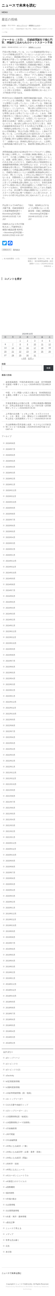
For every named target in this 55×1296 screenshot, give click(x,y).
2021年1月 (10, 837)
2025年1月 (10, 555)
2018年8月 (10, 1008)
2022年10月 (11, 714)
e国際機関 (10, 1187)
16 (27, 348)
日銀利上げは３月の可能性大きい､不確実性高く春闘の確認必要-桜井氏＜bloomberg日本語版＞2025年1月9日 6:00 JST (13, 229)
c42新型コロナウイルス (16, 1181)
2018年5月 (10, 1025)
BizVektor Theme (32, 1287)
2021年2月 (10, 831)
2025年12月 (11, 490)
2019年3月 (10, 966)
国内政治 (16, 250)
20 (5, 351)
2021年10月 (11, 784)
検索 (48, 368)
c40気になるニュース (15, 1169)
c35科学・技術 (12, 1164)
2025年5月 (10, 531)
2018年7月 (10, 1013)
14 (13, 348)
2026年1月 (10, 484)
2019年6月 (10, 949)
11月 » (31, 358)
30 (27, 355)
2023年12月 (11, 631)
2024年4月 (10, 608)
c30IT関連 (10, 1134)
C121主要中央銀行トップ (17, 1105)
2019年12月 (11, 913)
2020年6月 (10, 878)
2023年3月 (10, 684)
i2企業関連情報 (12, 1211)
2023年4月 (10, 678)
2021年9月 (10, 790)
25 (42, 351)
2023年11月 (11, 637)
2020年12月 (11, 843)
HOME (4, 25)
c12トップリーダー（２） (17, 1111)
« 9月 (23, 358)
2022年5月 (10, 743)
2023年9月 (10, 649)
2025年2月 (10, 549)
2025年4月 (10, 537)
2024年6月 (10, 596)
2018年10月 (11, 996)
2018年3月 (10, 1037)
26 (50, 351)
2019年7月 (10, 943)
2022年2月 (10, 761)
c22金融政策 (11, 1128)
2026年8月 (10, 443)
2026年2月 (10, 478)
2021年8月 (10, 796)
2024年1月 (10, 625)
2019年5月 (10, 955)
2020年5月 (10, 884)
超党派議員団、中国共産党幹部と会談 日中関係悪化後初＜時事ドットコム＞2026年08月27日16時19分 (28, 384)
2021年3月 (10, 825)
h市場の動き (11, 1199)
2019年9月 (10, 931)
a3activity (10, 1075)
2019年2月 (10, 972)
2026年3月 (10, 473)
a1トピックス (12, 1064)
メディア (10, 1234)
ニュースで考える (13, 1228)
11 (42, 344)
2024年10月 (11, 573)
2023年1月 (10, 696)
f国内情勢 (10, 1193)
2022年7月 (10, 731)
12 (50, 344)
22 (20, 351)
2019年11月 (11, 919)
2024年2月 (10, 619)
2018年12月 (11, 984)
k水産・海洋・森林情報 (16, 1216)
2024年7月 (10, 590)
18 (42, 348)
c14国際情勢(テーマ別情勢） (18, 1122)
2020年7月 (10, 872)
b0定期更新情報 (13, 1081)
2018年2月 (10, 1043)
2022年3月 (10, 755)
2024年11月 (11, 567)
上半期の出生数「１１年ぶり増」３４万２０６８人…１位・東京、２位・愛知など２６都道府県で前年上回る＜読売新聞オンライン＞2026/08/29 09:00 (28, 416)
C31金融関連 (11, 1140)
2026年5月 (10, 461)
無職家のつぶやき (34, 25)
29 (20, 355)
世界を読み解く (12, 1240)
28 (13, 355)
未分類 (9, 1252)
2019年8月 (10, 937)
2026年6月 (10, 455)
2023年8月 (10, 655)
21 (13, 351)
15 (20, 348)
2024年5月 (10, 602)
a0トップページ (22, 25)
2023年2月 (10, 690)
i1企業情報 (10, 1205)
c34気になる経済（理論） (17, 1158)
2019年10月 (11, 925)
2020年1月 (10, 908)
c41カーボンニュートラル (17, 1175)
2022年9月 (10, 719)
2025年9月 (10, 508)
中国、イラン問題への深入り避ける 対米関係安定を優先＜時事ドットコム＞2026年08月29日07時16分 (28, 395)
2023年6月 (10, 667)
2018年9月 (10, 1002)
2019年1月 (10, 978)
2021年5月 (10, 814)
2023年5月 (10, 672)
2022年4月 (10, 749)
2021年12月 (11, 772)
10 (35, 344)
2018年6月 (10, 1019)
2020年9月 (10, 861)
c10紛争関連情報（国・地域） (19, 1093)
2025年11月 (11, 496)
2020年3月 (10, 896)
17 (35, 348)
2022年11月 (11, 708)
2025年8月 (10, 514)
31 (35, 355)
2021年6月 (10, 808)
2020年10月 (11, 855)
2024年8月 (10, 584)
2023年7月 (10, 661)
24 (35, 351)
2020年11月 (11, 849)
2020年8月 (10, 866)
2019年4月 (10, 961)
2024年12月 (11, 561)
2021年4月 (10, 819)
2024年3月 (10, 614)
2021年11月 (11, 778)
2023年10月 (11, 643)
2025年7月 (10, 520)
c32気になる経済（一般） (17, 1146)
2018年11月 (11, 990)
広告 (8, 1246)
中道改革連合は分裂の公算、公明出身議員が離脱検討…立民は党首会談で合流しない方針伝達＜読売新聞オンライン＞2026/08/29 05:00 (28, 405)
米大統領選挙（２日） (11, 259)
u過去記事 (10, 1222)
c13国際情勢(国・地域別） (17, 1116)
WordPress (19, 1287)
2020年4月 (10, 890)
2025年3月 (10, 543)
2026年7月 (10, 449)
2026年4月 (10, 467)
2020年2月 (10, 902)
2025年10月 (11, 502)
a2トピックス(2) (13, 1069)
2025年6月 (10, 525)
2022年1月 (10, 767)
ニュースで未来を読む (19, 5)
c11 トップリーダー (14, 1099)
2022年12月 (11, 702)
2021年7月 (10, 802)
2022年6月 (10, 737)
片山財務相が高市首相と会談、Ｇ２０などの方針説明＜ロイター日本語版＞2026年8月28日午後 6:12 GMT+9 (28, 426)
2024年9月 (10, 578)
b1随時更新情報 (13, 1087)
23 (27, 351)
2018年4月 (10, 1031)
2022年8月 (10, 725)
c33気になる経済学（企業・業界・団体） (24, 1152)
